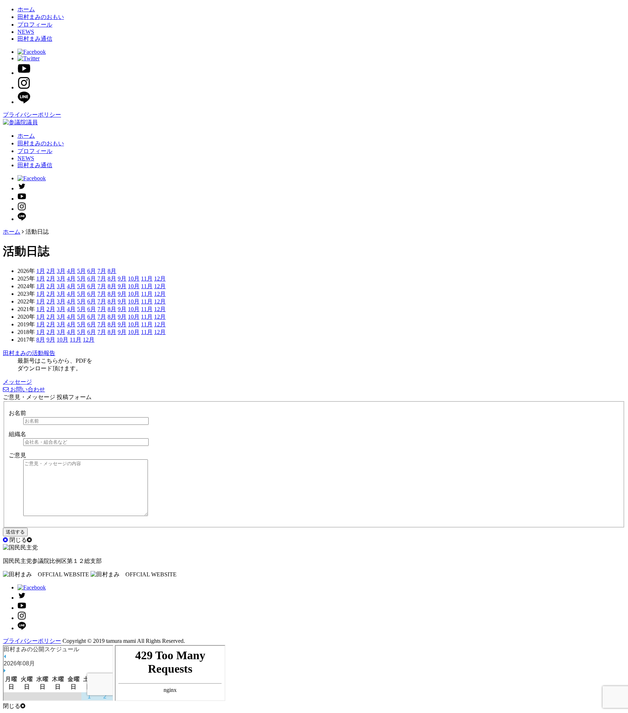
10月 (134, 278)
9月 (122, 278)
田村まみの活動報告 (29, 353)
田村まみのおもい (40, 17)
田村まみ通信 (34, 39)
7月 (101, 271)
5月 (81, 271)
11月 (147, 278)
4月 (71, 271)
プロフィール (34, 24)
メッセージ (17, 382)
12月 (160, 278)
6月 (91, 271)
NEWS (25, 32)
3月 (61, 271)
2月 (51, 271)
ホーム (26, 9)
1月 (40, 271)
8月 (112, 271)
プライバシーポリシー (32, 115)
